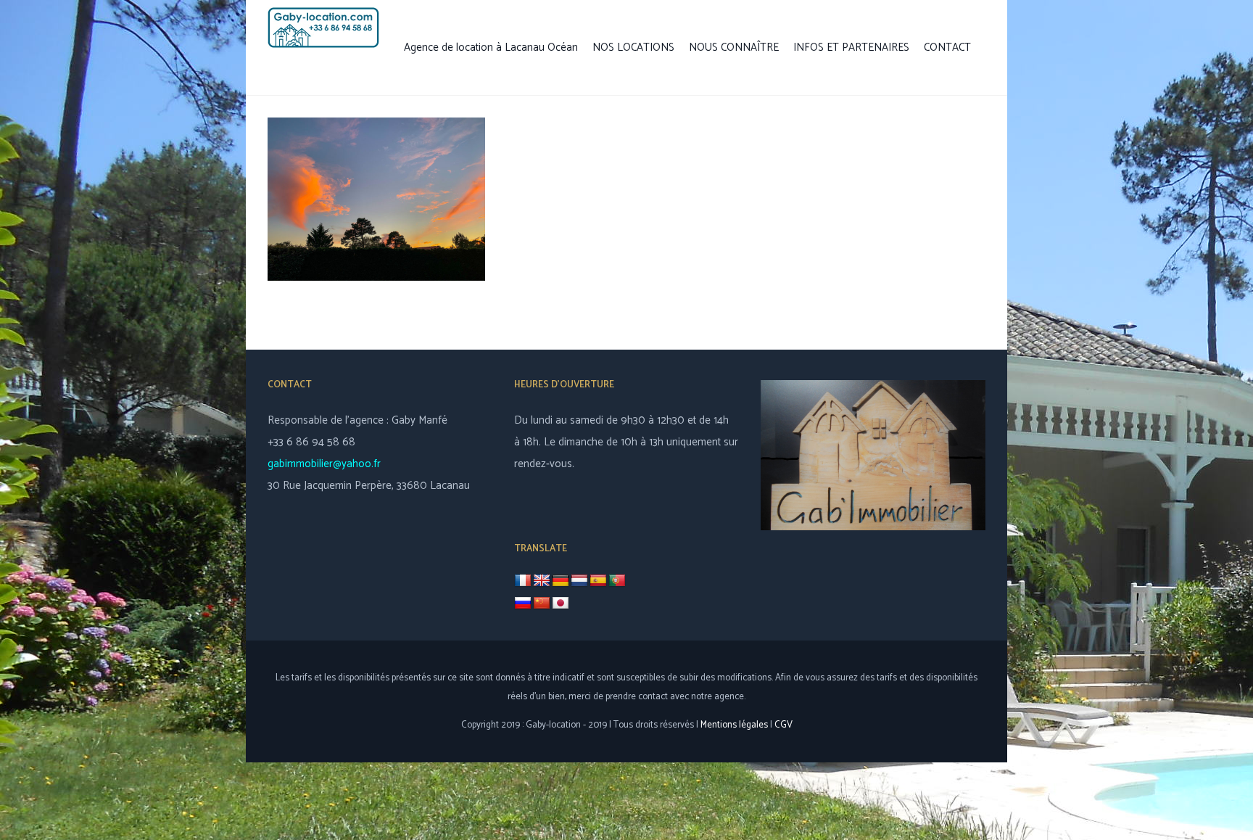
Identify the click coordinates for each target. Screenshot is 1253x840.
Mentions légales (734, 725)
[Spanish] (598, 581)
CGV (783, 725)
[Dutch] (579, 581)
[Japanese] (560, 603)
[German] (560, 581)
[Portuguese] (617, 581)
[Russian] (523, 603)
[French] (523, 581)
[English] (541, 581)
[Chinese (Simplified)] (541, 603)
